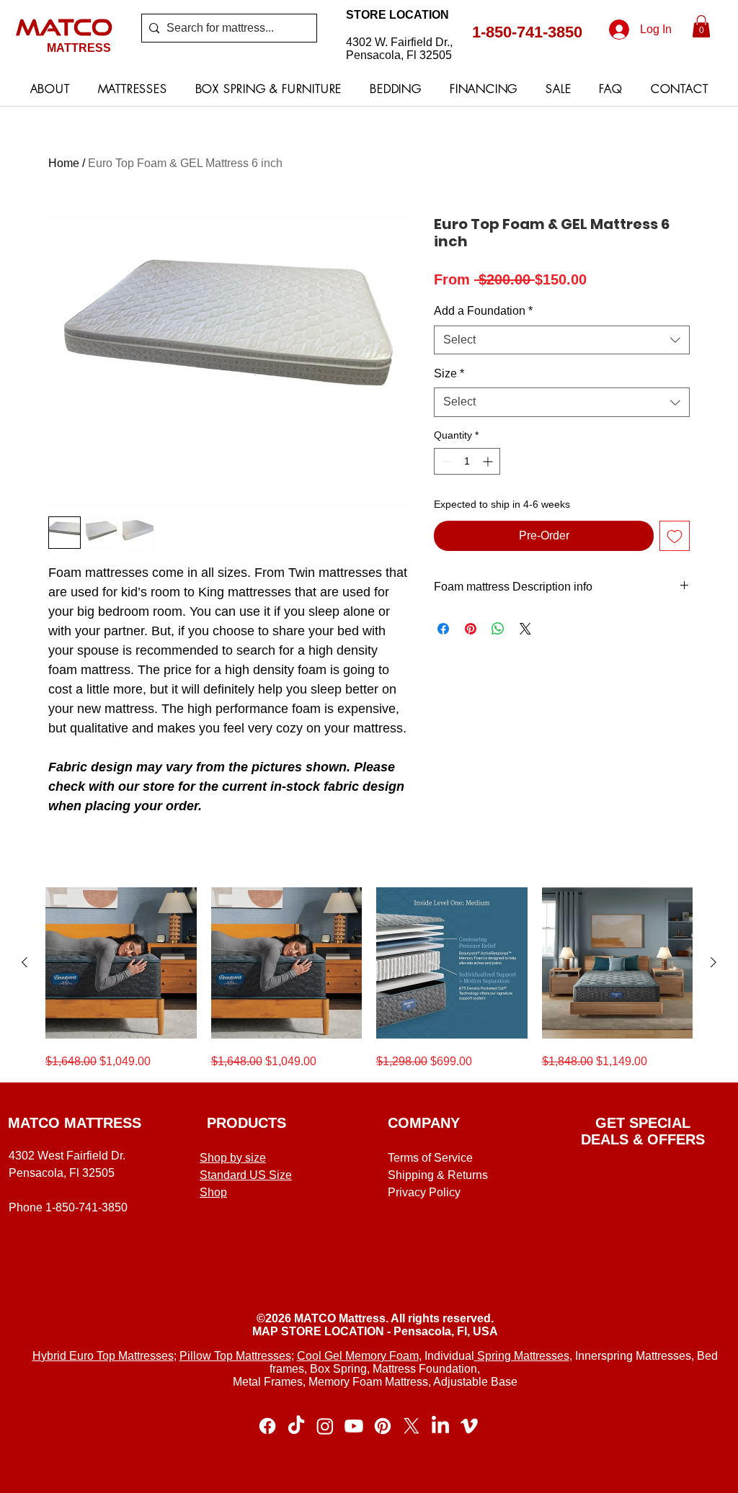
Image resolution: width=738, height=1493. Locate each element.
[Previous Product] (24, 962)
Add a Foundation (483, 311)
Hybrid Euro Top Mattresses (103, 1356)
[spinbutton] (467, 461)
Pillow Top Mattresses (235, 1356)
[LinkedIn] (440, 1426)
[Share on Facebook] (443, 628)
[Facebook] (267, 1426)
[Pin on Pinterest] (470, 628)
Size (449, 373)
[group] (369, 979)
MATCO (64, 27)
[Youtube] (354, 1426)
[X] (411, 1426)
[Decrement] (445, 461)
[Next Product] (713, 962)
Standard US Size (246, 1175)
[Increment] (489, 461)
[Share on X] (525, 628)
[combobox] (562, 340)
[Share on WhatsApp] (498, 628)
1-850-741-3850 (527, 32)
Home (63, 163)
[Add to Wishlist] (674, 536)
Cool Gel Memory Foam (358, 1356)
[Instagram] (325, 1426)
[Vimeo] (469, 1426)
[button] (701, 26)
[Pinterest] (383, 1426)
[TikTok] (296, 1426)
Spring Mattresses (521, 1356)
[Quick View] (121, 963)
